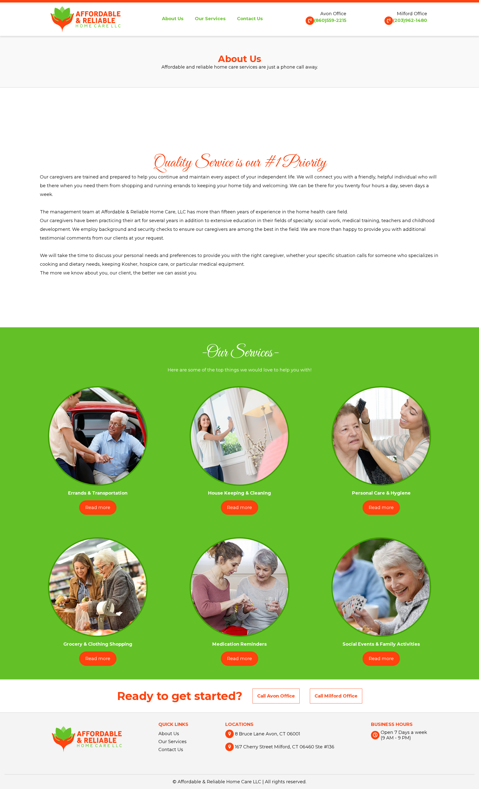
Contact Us (250, 18)
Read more (97, 507)
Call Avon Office (276, 696)
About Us (172, 18)
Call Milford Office (336, 696)
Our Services (210, 18)
